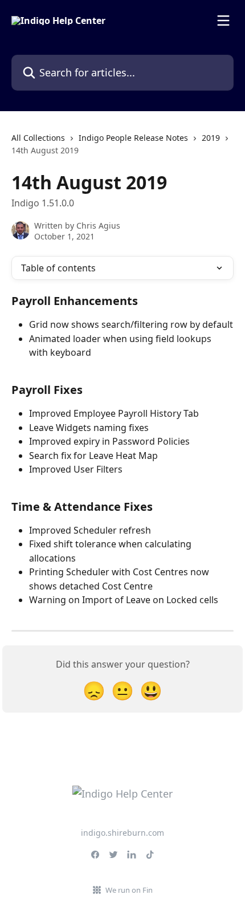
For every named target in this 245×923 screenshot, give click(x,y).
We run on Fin (129, 890)
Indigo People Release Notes (133, 137)
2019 (211, 137)
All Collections (38, 137)
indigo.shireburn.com (122, 832)
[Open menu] (223, 20)
